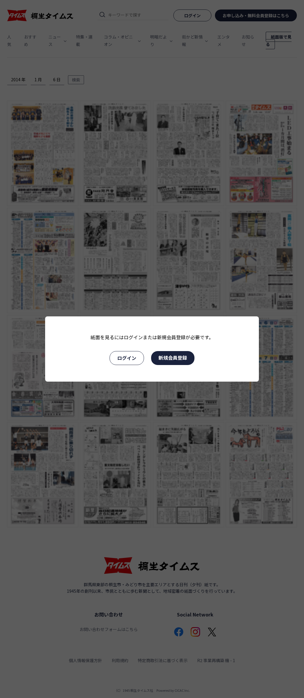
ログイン (126, 357)
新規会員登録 (173, 357)
